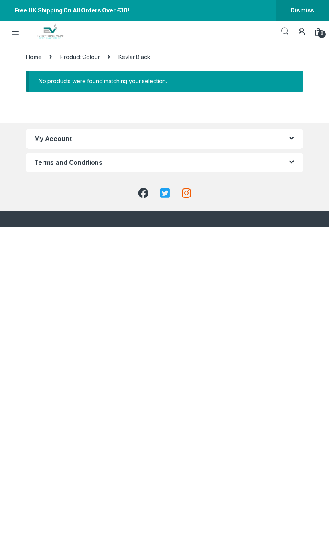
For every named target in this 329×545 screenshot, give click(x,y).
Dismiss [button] (302, 10)
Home (33, 56)
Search (284, 31)
